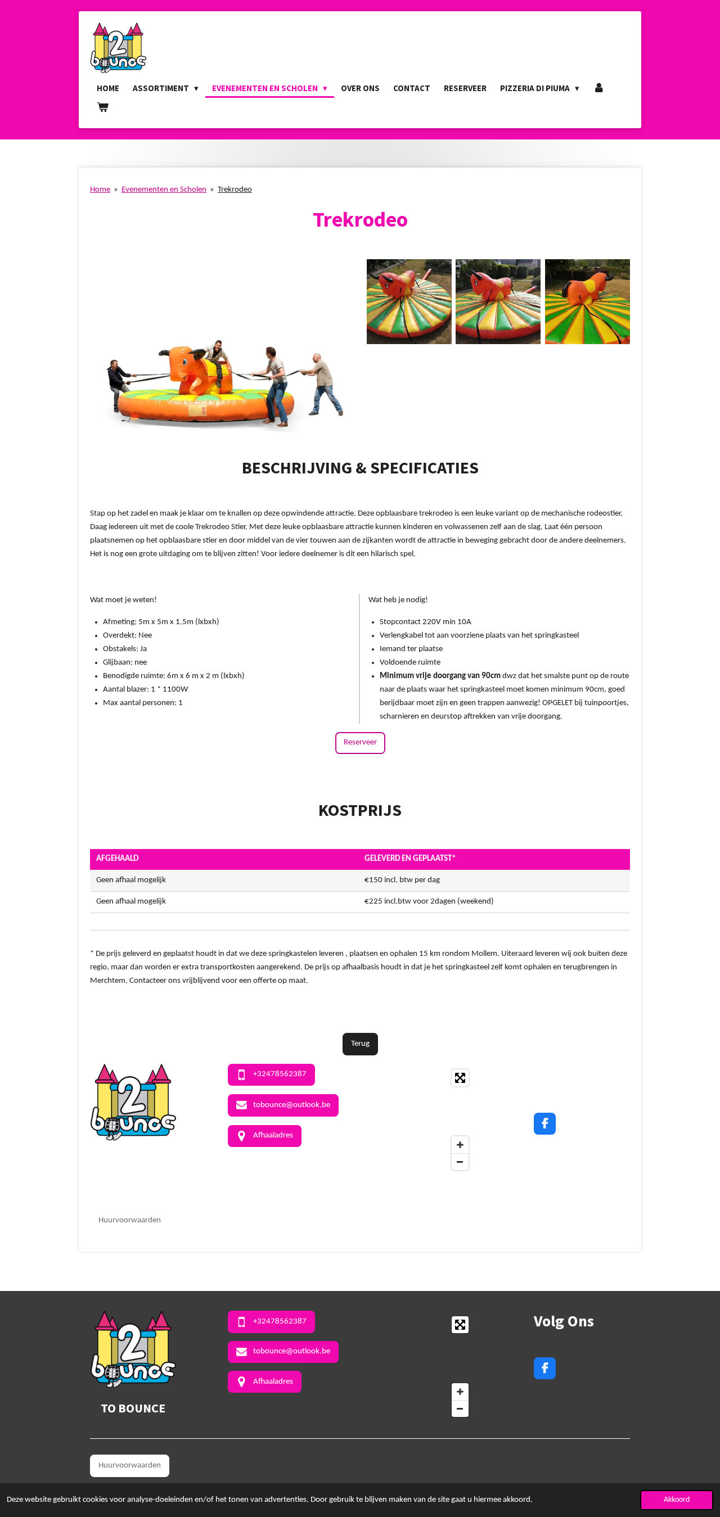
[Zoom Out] (460, 1161)
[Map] (420, 1120)
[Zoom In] (460, 1144)
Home (100, 190)
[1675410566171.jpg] (408, 301)
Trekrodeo (235, 190)
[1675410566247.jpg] (498, 301)
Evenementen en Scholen (164, 190)
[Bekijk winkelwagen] (102, 107)
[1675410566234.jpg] (587, 301)
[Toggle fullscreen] (460, 1077)
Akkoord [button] (677, 1500)
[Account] (598, 88)
